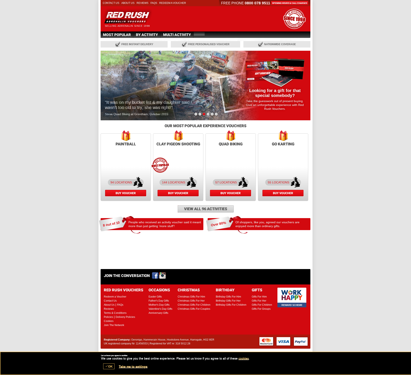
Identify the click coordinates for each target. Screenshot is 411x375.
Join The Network (114, 325)
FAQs (153, 2)
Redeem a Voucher (172, 2)
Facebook (155, 275)
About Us (127, 2)
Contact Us (111, 2)
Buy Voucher (126, 193)
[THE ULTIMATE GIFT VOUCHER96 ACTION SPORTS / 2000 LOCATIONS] (294, 19)
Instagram (162, 275)
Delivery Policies (125, 316)
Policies (108, 316)
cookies (243, 358)
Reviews (142, 2)
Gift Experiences (133, 17)
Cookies (108, 321)
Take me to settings (133, 366)
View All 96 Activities (205, 209)
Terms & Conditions (115, 312)
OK (109, 366)
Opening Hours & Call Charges (289, 3)
